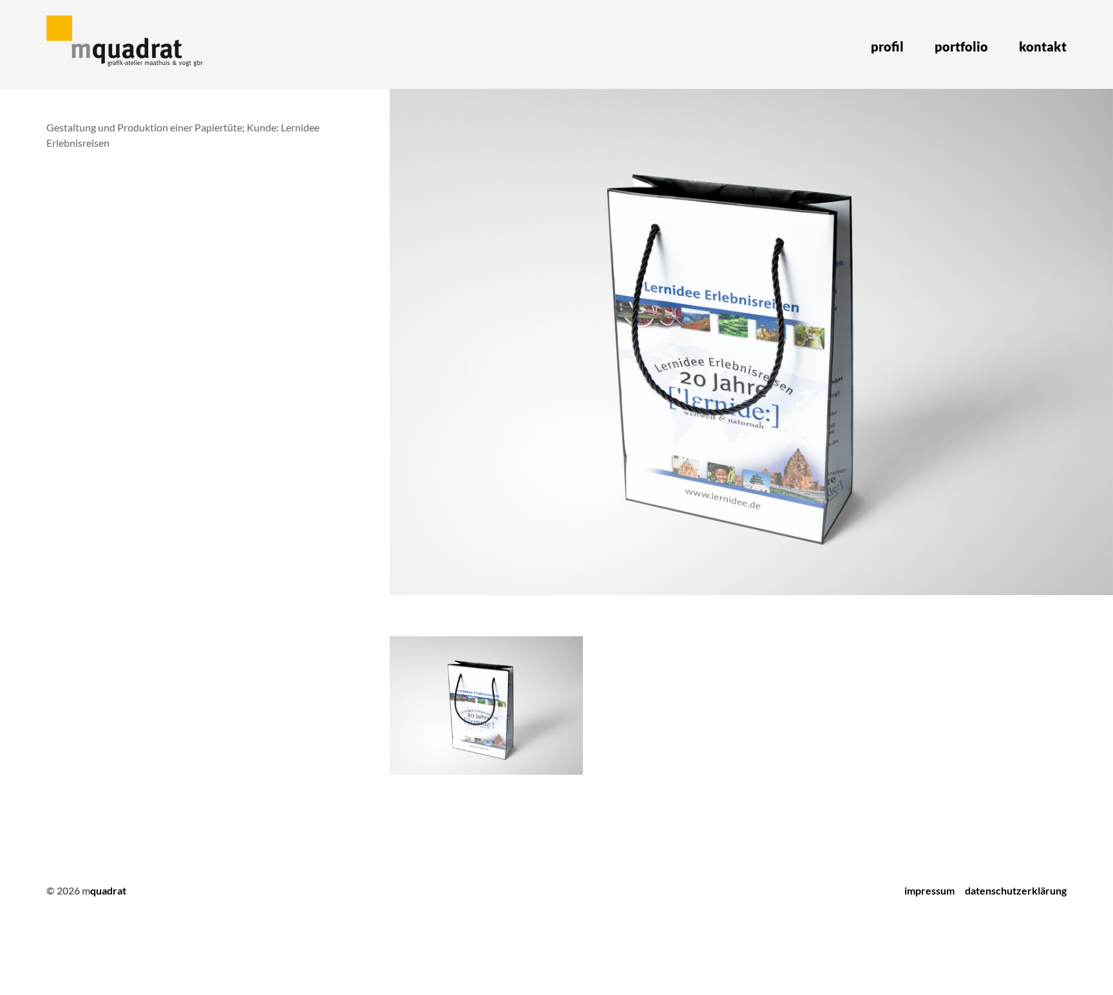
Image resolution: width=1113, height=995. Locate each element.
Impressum (929, 890)
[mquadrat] (126, 44)
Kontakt (1043, 46)
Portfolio (961, 46)
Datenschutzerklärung (1016, 890)
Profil (887, 46)
